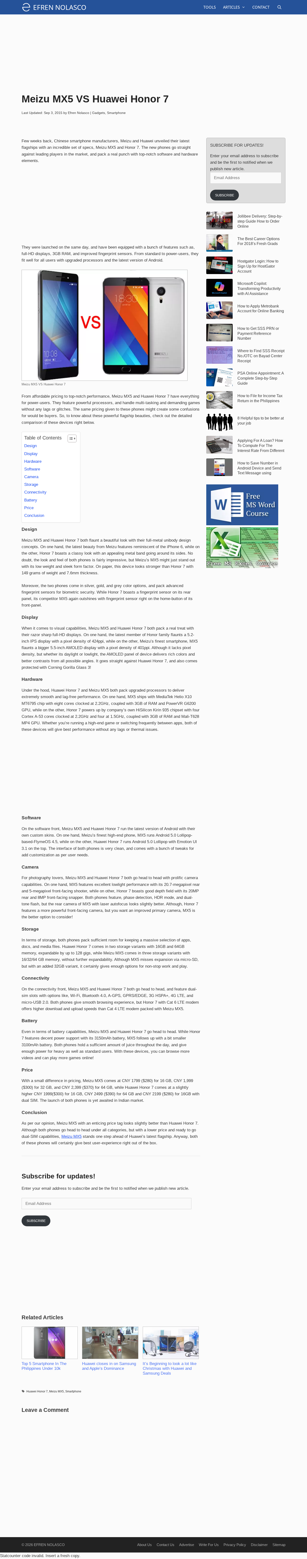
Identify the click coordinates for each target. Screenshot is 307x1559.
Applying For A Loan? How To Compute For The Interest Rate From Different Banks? (260, 445)
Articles (231, 7)
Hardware (32, 461)
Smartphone (116, 113)
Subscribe (36, 1221)
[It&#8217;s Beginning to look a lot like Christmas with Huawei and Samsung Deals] (170, 1343)
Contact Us (165, 1545)
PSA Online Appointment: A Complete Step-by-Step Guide (260, 378)
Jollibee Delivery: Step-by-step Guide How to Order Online (259, 221)
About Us (144, 1545)
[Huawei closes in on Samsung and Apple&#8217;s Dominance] (110, 1343)
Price (29, 508)
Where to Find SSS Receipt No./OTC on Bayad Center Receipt (260, 356)
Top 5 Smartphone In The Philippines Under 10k (44, 1366)
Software (32, 469)
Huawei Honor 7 (37, 1391)
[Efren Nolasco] (27, 7)
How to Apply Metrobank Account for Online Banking (260, 308)
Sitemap (278, 1545)
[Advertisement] (153, 53)
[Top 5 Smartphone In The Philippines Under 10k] (49, 1343)
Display (31, 453)
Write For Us (209, 1545)
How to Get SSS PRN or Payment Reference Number (258, 333)
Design (30, 446)
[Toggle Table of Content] (69, 438)
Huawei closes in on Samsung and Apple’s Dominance (109, 1366)
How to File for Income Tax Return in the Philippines (260, 398)
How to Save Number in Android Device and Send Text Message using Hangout (259, 468)
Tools (209, 7)
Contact (261, 7)
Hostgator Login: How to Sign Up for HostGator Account (257, 266)
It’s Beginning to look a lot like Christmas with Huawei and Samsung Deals (169, 1368)
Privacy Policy (235, 1545)
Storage (31, 484)
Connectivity (35, 492)
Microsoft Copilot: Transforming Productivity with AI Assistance (259, 289)
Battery (30, 500)
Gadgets (98, 113)
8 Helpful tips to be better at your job (260, 420)
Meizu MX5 (71, 1136)
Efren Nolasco (59, 7)
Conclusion (34, 515)
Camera (31, 477)
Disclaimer (259, 1545)
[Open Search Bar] (279, 7)
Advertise (186, 1545)
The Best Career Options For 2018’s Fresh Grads (258, 241)
